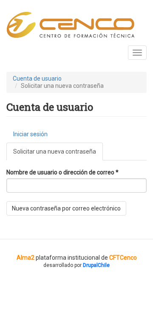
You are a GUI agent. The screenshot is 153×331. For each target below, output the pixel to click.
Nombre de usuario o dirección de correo (62, 172)
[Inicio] (70, 25)
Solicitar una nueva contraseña (58, 154)
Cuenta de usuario (37, 78)
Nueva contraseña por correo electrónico (66, 208)
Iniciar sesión (30, 134)
